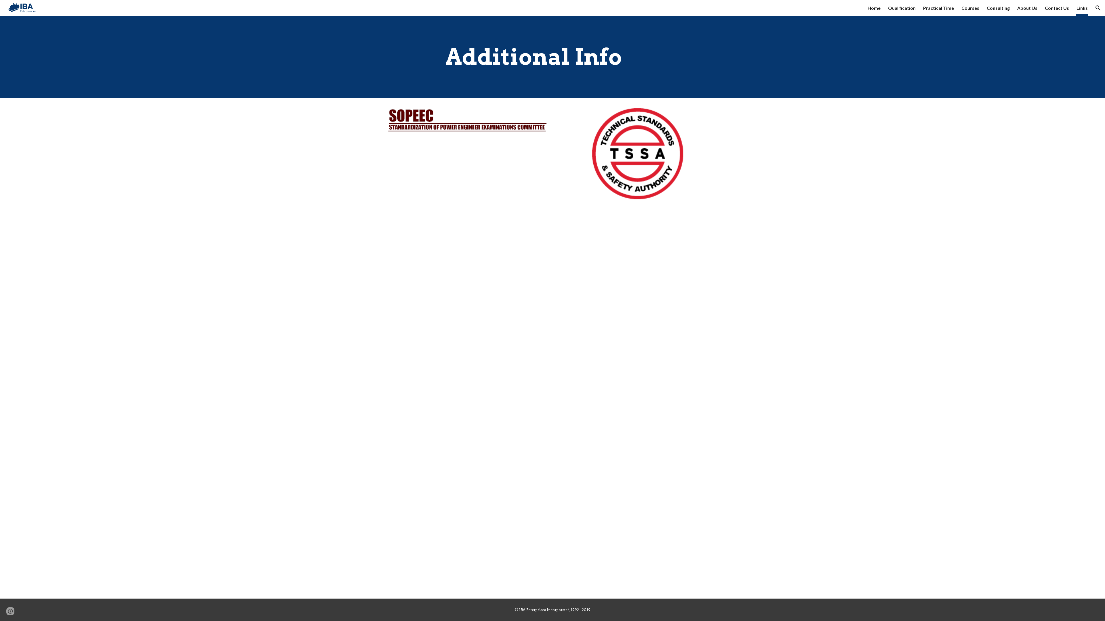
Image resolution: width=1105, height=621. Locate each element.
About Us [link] (1027, 8)
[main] (552, 57)
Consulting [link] (998, 8)
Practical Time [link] (938, 8)
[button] (1098, 8)
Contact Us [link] (1057, 8)
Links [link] (1082, 8)
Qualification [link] (902, 8)
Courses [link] (970, 8)
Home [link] (874, 8)
